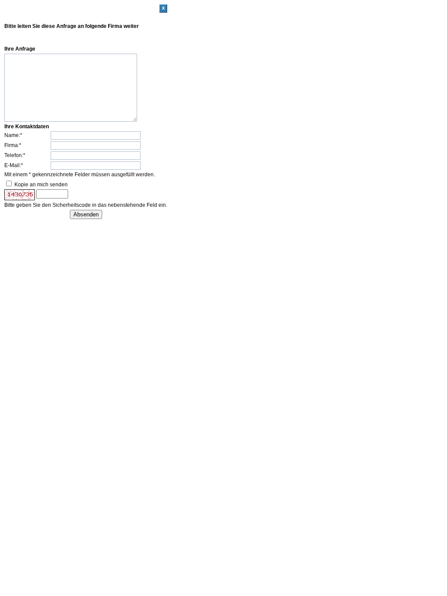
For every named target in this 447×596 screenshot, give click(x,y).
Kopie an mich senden (41, 185)
